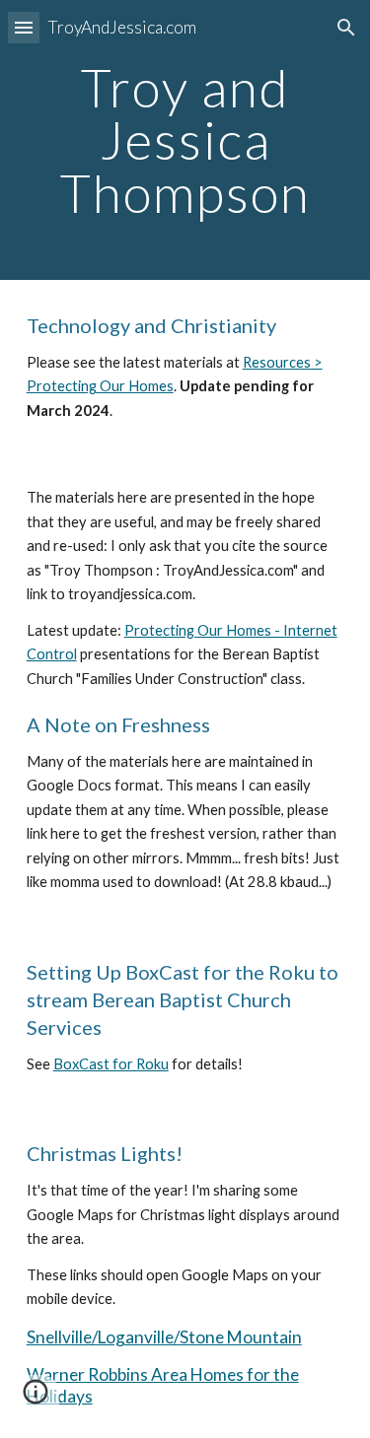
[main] (185, 140)
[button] (23, 27)
